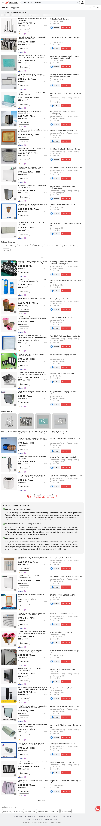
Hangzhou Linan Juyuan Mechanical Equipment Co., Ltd (66, 281)
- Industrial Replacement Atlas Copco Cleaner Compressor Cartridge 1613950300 (32, 317)
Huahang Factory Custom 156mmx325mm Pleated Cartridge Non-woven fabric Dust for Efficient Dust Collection (32, 744)
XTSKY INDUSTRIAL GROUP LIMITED (63, 595)
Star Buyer (56, 817)
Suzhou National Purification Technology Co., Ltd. (65, 38)
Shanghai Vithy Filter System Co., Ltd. (63, 457)
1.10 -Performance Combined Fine (29, 112)
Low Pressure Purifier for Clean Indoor (32, 93)
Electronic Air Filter (24, 15)
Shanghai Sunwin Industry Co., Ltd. (62, 688)
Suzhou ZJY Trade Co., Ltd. (59, 19)
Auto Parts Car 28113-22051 (32, 595)
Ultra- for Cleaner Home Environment (32, 223)
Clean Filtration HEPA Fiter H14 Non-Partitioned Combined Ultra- (32, 336)
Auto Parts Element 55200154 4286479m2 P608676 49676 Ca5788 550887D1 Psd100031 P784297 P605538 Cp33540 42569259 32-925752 (32, 438)
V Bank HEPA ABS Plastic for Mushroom (31, 354)
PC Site (63, 817)
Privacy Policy (48, 819)
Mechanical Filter (8, 246)
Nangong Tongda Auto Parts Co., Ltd (62, 558)
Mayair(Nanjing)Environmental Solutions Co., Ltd (65, 726)
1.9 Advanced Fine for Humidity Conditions (32, 186)
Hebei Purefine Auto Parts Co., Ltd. (62, 373)
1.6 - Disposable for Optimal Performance (31, 669)
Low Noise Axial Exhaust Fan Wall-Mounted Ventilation (31, 613)
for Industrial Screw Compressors (31, 299)
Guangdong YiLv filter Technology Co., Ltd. (64, 706)
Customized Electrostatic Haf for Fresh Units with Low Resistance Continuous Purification (31, 56)
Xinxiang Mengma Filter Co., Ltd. (61, 299)
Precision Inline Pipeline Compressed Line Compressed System (32, 688)
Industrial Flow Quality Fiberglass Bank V (32, 37)
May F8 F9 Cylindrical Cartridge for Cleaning (32, 725)
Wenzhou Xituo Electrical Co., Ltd (61, 613)
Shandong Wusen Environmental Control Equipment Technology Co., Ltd (64, 263)
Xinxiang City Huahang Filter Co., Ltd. (63, 744)
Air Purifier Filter (30, 811)
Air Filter (8, 15)
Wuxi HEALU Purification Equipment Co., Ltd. (65, 336)
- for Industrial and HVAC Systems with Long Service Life (32, 205)
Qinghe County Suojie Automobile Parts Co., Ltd (65, 439)
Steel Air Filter (7, 811)
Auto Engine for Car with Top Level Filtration (33, 130)
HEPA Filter (36, 246)
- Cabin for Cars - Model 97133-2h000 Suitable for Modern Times (32, 558)
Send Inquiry (24, 30)
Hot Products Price (29, 817)
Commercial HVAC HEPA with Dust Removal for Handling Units (32, 75)
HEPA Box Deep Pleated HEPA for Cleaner (32, 392)
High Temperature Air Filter (36, 15)
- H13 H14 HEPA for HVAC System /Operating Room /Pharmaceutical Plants (32, 651)
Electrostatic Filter (23, 246)
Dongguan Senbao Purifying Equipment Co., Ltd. (65, 356)
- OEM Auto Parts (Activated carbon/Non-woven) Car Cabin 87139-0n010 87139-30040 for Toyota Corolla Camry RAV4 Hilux (32, 373)
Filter (3, 15)
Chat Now (56, 28)
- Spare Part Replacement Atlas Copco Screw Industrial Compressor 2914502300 (32, 632)
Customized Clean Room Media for (33, 781)
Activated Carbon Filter (51, 246)
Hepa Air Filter (54, 811)
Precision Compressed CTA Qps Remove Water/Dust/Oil (32, 280)
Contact (56, 819)
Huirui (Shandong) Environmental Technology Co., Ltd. (65, 224)
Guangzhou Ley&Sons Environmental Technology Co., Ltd (63, 113)
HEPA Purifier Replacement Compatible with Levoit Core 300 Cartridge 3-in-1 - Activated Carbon (32, 476)
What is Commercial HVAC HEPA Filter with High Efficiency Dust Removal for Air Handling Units (60, 432)
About (29, 819)
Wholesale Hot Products (44, 817)
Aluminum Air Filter (42, 811)
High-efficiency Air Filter (49, 15)
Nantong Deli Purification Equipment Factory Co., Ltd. (65, 94)
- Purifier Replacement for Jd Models (32, 19)
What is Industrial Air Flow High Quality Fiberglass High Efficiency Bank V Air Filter (26, 432)
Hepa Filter (14, 15)
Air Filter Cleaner (66, 811)
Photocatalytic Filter (69, 246)
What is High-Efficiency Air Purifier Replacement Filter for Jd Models (9, 432)
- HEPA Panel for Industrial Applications (30, 576)
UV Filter (5, 250)
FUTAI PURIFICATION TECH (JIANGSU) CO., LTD (66, 167)
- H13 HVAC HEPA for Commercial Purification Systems (30, 168)
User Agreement (37, 819)
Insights (69, 817)
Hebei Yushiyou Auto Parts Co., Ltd (62, 762)
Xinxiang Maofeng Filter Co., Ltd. (61, 317)
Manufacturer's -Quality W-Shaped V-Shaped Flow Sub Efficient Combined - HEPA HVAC (32, 262)
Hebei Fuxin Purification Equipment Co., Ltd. (65, 130)
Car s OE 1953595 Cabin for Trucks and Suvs (33, 762)
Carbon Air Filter (18, 811)
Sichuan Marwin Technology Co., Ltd (62, 205)
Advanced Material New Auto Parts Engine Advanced (31, 149)
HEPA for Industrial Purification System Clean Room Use (32, 706)
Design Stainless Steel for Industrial (32, 457)
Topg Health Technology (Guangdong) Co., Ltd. (66, 476)
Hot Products (18, 817)
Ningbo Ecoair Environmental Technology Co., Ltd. (65, 782)
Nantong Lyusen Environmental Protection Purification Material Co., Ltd (64, 57)
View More (42, 800)
